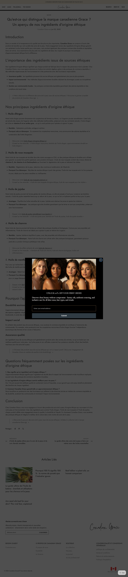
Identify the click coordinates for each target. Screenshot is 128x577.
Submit (64, 316)
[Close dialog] (100, 260)
